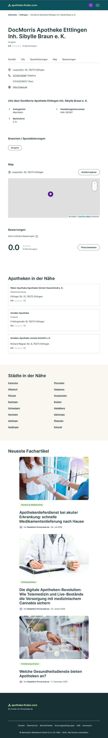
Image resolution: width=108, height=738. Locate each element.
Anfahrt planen (89, 172)
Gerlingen (13, 421)
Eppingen (13, 402)
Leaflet (73, 216)
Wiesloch (13, 389)
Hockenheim (60, 395)
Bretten (58, 402)
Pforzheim (59, 383)
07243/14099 (19, 75)
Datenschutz (32, 725)
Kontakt (21, 725)
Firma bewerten (89, 247)
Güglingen (13, 427)
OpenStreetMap (84, 216)
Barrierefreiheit (46, 725)
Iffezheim (58, 421)
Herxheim (13, 414)
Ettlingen (24, 15)
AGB (78, 725)
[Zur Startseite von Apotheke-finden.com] (22, 5)
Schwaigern (14, 408)
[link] (54, 295)
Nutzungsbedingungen (65, 725)
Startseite (12, 15)
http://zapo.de (20, 87)
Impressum (87, 725)
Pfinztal (12, 395)
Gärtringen (59, 414)
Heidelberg (59, 408)
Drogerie (15, 148)
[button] (91, 5)
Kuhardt (58, 427)
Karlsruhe (13, 383)
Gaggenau (59, 389)
